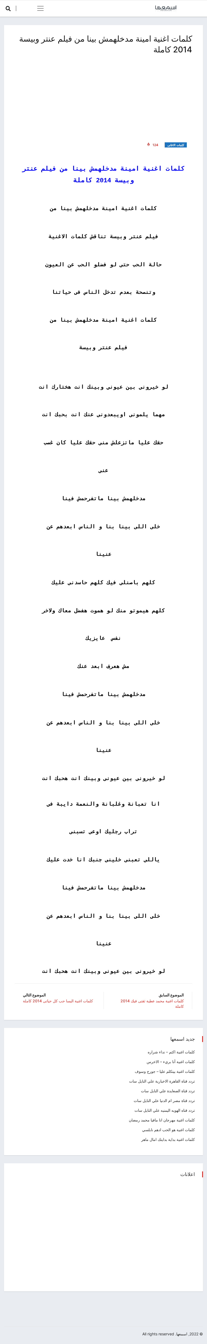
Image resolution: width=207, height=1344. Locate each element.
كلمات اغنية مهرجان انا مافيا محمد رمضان (162, 1120)
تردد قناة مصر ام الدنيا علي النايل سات (164, 1100)
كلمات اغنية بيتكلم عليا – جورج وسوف (165, 1071)
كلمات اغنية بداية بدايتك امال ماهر (168, 1139)
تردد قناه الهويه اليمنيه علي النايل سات (164, 1110)
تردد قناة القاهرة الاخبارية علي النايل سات (162, 1081)
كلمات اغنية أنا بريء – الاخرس (171, 1061)
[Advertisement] (103, 97)
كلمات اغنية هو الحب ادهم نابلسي (168, 1129)
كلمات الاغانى (175, 145)
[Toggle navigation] (40, 8)
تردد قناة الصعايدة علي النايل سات (168, 1090)
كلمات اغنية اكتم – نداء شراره (171, 1052)
